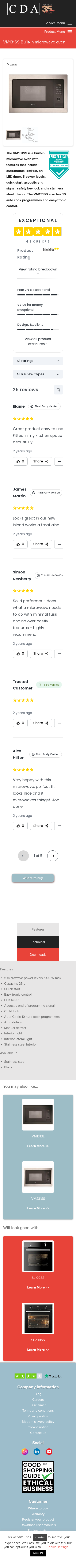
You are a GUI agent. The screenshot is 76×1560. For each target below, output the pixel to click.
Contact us (38, 1433)
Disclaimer (38, 1405)
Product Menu (55, 32)
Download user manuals (38, 1525)
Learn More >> (38, 1146)
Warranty (38, 1514)
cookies (40, 1537)
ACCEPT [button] (38, 1553)
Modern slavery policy (38, 1422)
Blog (38, 1394)
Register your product (38, 1519)
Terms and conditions (38, 1411)
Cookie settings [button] (57, 1547)
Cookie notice (38, 1427)
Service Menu (55, 23)
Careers (38, 1400)
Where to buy (33, 878)
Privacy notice (38, 1416)
